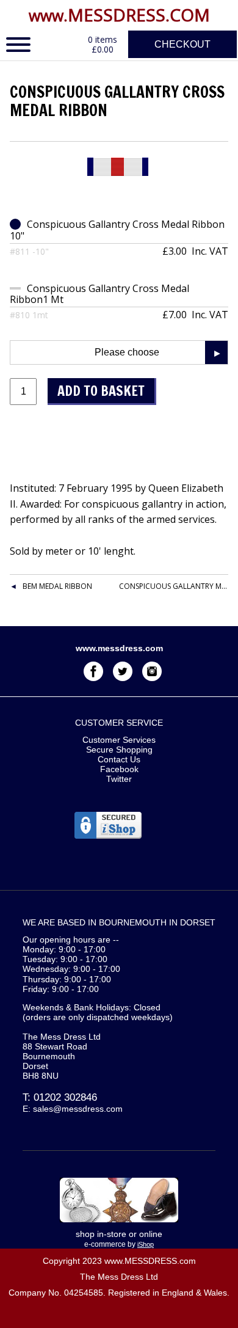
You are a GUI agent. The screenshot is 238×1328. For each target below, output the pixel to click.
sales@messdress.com (78, 1109)
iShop (145, 1244)
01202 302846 (65, 1097)
